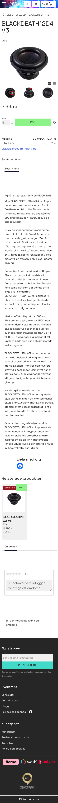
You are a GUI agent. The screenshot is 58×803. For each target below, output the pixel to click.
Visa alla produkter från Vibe (19, 148)
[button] (4, 4)
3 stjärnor (13, 573)
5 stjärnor (19, 573)
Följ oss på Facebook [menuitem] (14, 712)
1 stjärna (7, 573)
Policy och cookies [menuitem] (13, 748)
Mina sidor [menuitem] (36, 4)
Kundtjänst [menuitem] (8, 731)
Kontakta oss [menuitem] (10, 700)
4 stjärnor (16, 573)
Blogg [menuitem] (5, 706)
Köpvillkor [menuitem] (8, 743)
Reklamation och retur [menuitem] (15, 737)
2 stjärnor (10, 573)
